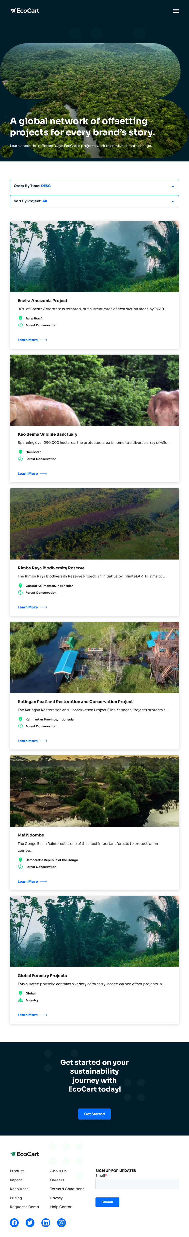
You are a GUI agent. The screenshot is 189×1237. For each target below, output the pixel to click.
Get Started (94, 1114)
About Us (58, 1171)
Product (17, 1171)
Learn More (28, 340)
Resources (19, 1189)
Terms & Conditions (67, 1189)
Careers (57, 1180)
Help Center (61, 1207)
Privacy (56, 1198)
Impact (16, 1180)
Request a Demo (24, 1207)
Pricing (16, 1198)
